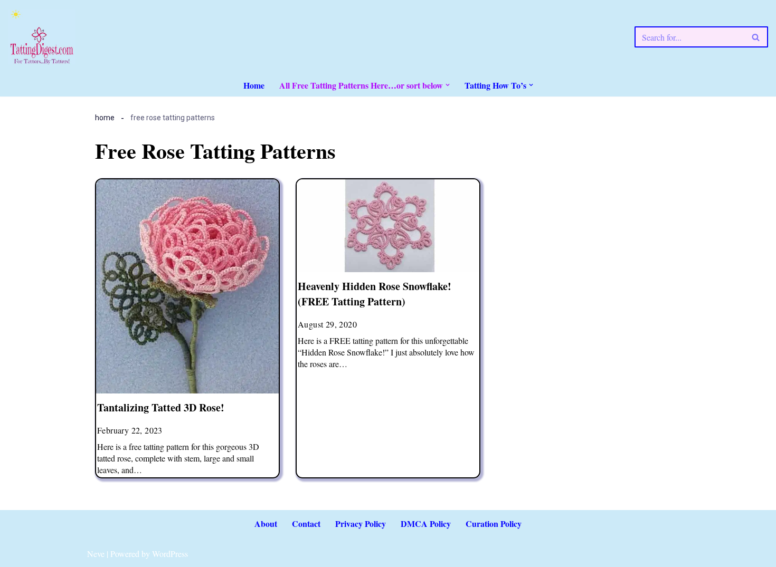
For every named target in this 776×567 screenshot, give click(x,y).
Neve (96, 553)
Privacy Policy (360, 523)
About (265, 523)
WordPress (170, 553)
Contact (306, 523)
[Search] (756, 36)
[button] (448, 85)
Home (253, 85)
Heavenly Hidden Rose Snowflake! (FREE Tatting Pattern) (374, 293)
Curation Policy (494, 523)
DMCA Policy (426, 523)
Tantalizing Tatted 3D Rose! (160, 407)
